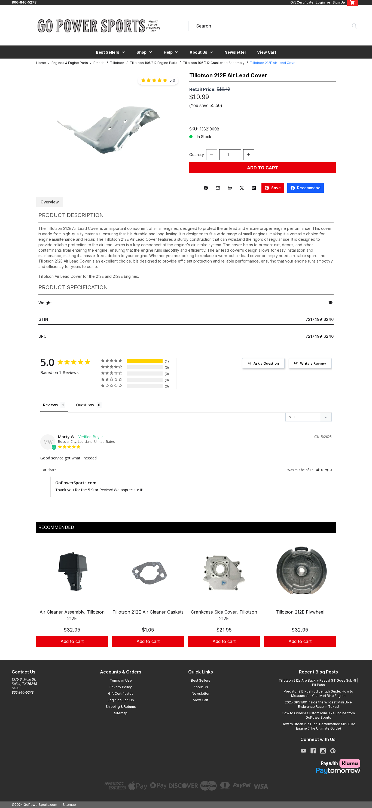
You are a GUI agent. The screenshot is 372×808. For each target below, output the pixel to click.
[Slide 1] (182, 652)
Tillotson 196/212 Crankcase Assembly (214, 63)
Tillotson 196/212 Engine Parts (153, 63)
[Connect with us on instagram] (323, 751)
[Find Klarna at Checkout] (318, 763)
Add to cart (72, 641)
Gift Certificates (120, 693)
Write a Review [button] (313, 363)
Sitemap (120, 713)
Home (41, 63)
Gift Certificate (301, 2)
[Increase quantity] (248, 154)
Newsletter (235, 52)
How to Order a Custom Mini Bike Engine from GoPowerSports (318, 715)
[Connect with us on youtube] (303, 751)
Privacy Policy (120, 687)
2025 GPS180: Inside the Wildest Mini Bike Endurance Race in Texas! (318, 704)
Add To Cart (262, 167)
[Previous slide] (45, 598)
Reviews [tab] (50, 404)
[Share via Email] (218, 188)
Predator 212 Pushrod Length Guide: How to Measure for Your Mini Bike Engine (318, 693)
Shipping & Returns (121, 707)
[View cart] (352, 2)
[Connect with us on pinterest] (333, 751)
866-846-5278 (24, 2)
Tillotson (117, 63)
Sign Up (339, 2)
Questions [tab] (85, 404)
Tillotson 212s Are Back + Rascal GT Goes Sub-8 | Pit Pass (318, 682)
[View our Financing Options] (318, 771)
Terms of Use (121, 680)
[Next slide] (327, 598)
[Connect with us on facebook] (313, 751)
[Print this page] (229, 188)
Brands (99, 63)
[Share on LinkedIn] (253, 188)
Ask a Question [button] (266, 363)
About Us (200, 687)
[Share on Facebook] (206, 188)
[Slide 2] (189, 652)
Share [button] (51, 470)
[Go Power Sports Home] (99, 25)
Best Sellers (200, 680)
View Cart (266, 52)
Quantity (196, 154)
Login (320, 2)
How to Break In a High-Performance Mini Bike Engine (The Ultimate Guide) (318, 726)
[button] (111, 52)
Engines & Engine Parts (69, 63)
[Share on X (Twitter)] (241, 188)
